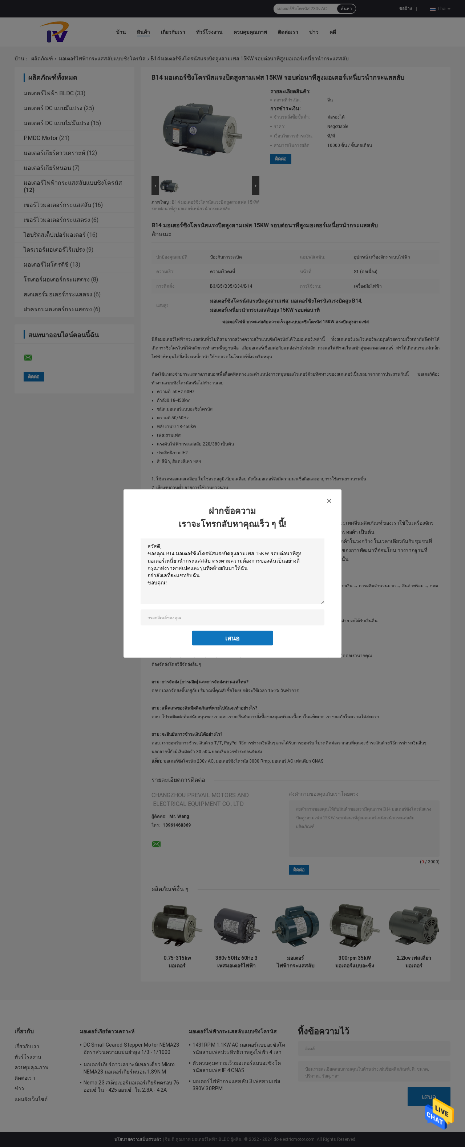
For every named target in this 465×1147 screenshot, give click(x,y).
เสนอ (232, 638)
